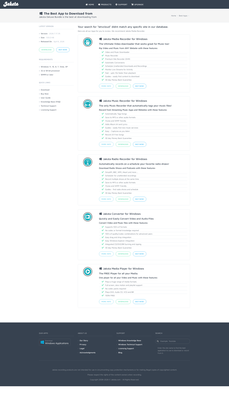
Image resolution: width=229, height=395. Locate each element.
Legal (82, 348)
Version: (44, 33)
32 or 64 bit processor (50, 71)
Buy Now (139, 86)
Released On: (46, 41)
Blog (120, 352)
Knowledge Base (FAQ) (50, 102)
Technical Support (48, 106)
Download (123, 86)
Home (173, 15)
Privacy (83, 344)
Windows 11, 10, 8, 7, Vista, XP (54, 67)
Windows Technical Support (130, 344)
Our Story (84, 340)
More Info (106, 86)
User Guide (45, 98)
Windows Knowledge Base (129, 340)
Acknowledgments (88, 352)
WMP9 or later (47, 74)
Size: (43, 37)
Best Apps (183, 15)
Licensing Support (48, 110)
